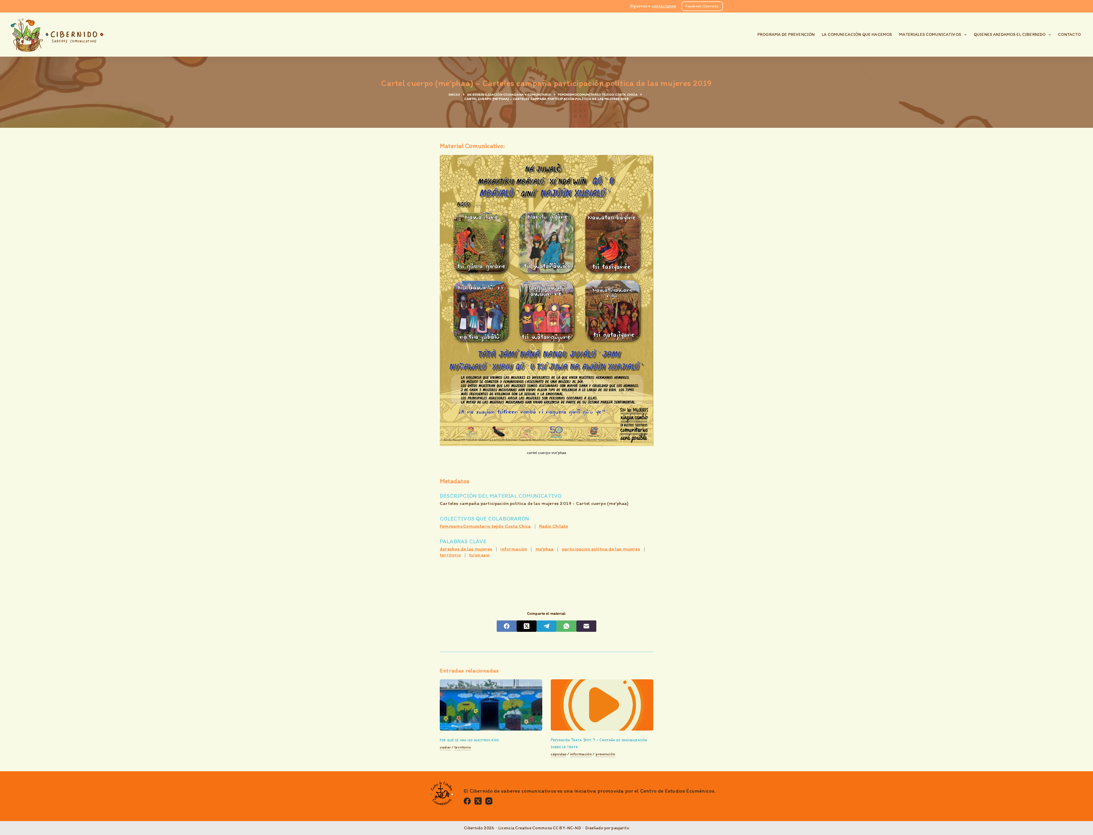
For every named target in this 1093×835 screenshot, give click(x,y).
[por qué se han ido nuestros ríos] (491, 705)
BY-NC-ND (570, 827)
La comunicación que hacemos (857, 34)
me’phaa (544, 549)
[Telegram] (546, 626)
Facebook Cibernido (702, 6)
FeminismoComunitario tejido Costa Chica (485, 526)
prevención (605, 754)
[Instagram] (488, 801)
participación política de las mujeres (601, 549)
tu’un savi (479, 555)
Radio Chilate (553, 526)
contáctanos (664, 6)
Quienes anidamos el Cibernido (1009, 34)
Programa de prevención (786, 34)
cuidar (445, 747)
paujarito (620, 827)
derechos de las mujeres (466, 549)
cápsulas (558, 754)
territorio (450, 555)
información (513, 549)
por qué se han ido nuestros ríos (469, 740)
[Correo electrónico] (586, 626)
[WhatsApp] (566, 626)
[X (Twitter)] (527, 626)
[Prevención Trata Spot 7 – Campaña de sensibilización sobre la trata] (602, 705)
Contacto (1069, 34)
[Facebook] (507, 626)
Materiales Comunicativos (930, 34)
